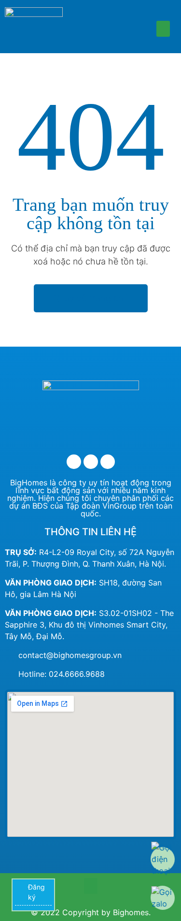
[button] (163, 29)
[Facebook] (74, 461)
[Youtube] (107, 461)
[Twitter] (91, 461)
